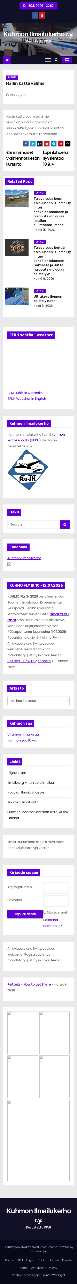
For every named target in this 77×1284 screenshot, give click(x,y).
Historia (54, 1260)
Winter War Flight (54, 1275)
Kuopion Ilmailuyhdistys (26, 792)
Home (9, 1260)
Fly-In (42, 1260)
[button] (57, 59)
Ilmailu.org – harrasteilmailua (30, 782)
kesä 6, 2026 (43, 306)
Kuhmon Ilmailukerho (24, 558)
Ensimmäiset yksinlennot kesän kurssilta (22, 158)
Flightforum (16, 772)
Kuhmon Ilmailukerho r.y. (38, 34)
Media (53, 1268)
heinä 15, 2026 (44, 230)
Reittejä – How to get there (29, 984)
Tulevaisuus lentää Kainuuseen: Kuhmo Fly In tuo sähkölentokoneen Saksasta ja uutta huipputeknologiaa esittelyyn (52, 261)
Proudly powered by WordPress (25, 1247)
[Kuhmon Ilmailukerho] (9, 564)
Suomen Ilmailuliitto (23, 802)
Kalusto (67, 1260)
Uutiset (12, 77)
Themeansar (38, 1251)
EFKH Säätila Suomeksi (25, 392)
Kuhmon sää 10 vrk (22, 740)
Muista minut (57, 912)
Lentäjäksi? (38, 1268)
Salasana (14, 900)
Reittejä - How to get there (29, 661)
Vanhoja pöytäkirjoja (26, 1275)
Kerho (24, 1268)
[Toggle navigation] (48, 60)
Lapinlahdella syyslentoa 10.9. (55, 158)
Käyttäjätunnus (19, 887)
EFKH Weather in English (26, 398)
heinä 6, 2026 (44, 279)
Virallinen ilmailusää (23, 734)
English (30, 1260)
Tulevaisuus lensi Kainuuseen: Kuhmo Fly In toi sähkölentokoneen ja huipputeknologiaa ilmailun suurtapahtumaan (52, 212)
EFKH (20, 1260)
